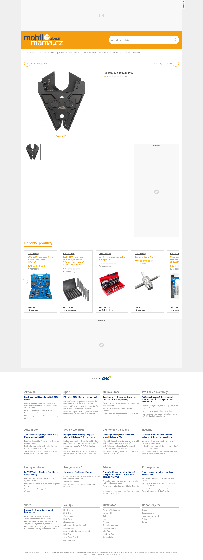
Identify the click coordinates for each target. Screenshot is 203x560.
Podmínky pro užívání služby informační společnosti (128, 552)
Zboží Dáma (67, 519)
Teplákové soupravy (110, 528)
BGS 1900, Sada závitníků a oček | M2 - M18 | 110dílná (40, 259)
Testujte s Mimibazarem (111, 510)
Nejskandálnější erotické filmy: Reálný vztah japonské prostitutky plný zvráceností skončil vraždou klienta (40, 405)
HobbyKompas (68, 528)
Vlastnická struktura (113, 554)
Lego (104, 519)
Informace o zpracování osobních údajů (162, 552)
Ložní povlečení (108, 534)
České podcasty (148, 513)
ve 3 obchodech (70, 310)
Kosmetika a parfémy (110, 525)
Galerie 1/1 (61, 136)
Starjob (144, 510)
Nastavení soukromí (97, 554)
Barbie (105, 516)
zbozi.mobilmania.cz (32, 53)
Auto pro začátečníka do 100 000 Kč (76, 531)
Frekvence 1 (146, 519)
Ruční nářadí (104, 53)
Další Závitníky (33, 254)
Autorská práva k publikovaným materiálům (92, 552)
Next (177, 281)
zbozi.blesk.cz (68, 522)
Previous (25, 281)
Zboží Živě (67, 513)
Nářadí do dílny (89, 53)
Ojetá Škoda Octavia (70, 537)
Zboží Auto (67, 534)
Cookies (86, 554)
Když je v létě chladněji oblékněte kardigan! (157, 411)
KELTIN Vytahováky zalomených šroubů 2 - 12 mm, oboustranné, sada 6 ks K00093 (74, 261)
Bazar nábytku (108, 537)
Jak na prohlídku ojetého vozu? (74, 525)
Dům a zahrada (50, 53)
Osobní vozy (68, 516)
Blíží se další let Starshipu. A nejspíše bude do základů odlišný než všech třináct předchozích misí (80, 453)
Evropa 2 (145, 522)
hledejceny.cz (68, 510)
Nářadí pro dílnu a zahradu (70, 53)
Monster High (107, 513)
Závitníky (115, 53)
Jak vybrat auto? (69, 540)
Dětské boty (107, 531)
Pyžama (106, 522)
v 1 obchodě (33, 310)
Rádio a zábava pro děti (150, 516)
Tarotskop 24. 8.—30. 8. (72, 481)
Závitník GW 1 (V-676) (145, 257)
